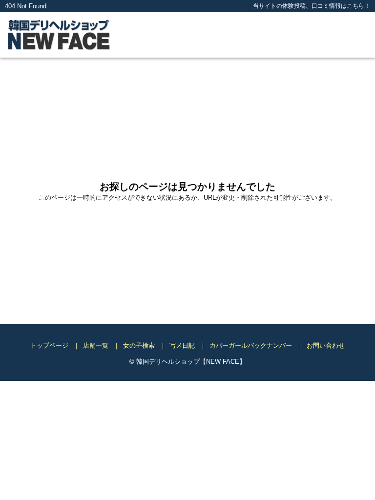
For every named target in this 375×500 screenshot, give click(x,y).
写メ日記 (182, 345)
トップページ (49, 345)
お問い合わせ (326, 345)
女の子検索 (139, 345)
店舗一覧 (95, 345)
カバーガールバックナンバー (250, 345)
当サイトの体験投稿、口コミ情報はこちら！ (311, 5)
